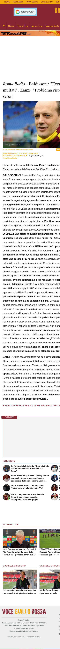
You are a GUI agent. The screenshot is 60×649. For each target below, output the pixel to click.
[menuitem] (3, 26)
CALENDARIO (47, 2)
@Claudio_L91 (37, 156)
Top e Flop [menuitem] (22, 26)
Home (7, 2)
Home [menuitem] (11, 26)
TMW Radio (18, 2)
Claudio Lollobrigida (15, 156)
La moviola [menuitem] (36, 26)
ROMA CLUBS (32, 2)
